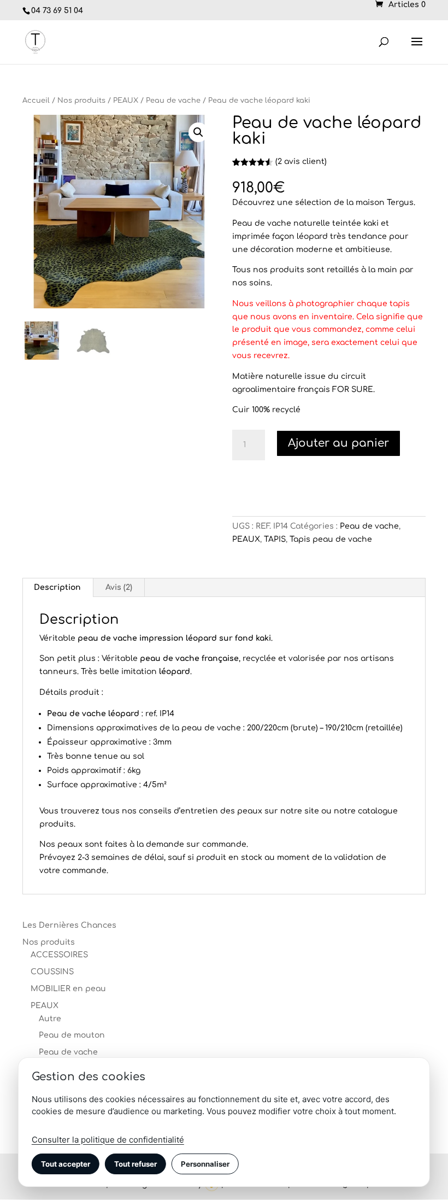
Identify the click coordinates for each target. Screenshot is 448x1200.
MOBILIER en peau (68, 989)
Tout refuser (135, 1164)
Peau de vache (173, 100)
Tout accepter (65, 1164)
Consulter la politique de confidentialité (108, 1139)
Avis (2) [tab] (118, 587)
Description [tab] (57, 587)
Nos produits (81, 100)
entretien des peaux (221, 811)
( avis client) (301, 161)
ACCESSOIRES (59, 955)
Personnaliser (205, 1164)
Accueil (36, 100)
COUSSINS (52, 972)
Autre (50, 1019)
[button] (198, 132)
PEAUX (125, 100)
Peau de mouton (72, 1035)
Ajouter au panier (338, 443)
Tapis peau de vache (331, 539)
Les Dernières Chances (69, 925)
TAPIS (275, 539)
